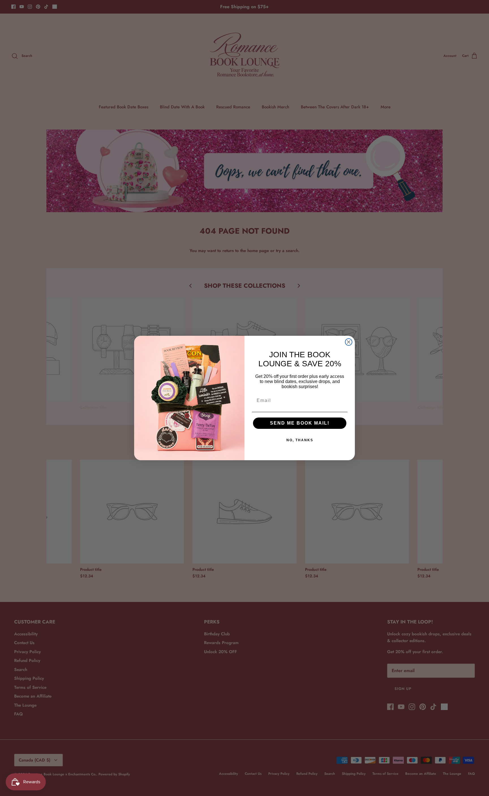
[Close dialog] (348, 342)
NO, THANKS (299, 440)
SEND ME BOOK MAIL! (299, 423)
